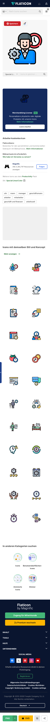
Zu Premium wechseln (25, 622)
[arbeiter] (36, 267)
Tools (6, 638)
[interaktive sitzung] (36, 381)
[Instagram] (31, 660)
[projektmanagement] (14, 313)
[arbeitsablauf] (36, 518)
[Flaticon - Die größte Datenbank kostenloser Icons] (21, 3)
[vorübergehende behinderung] (14, 404)
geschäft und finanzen (13, 202)
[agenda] (14, 381)
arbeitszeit (30, 202)
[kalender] (36, 472)
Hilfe (5, 643)
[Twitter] (18, 660)
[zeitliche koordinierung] (36, 495)
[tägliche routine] (36, 313)
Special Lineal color (14, 180)
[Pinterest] (25, 660)
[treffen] (36, 336)
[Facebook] (12, 660)
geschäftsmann (35, 193)
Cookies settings (39, 688)
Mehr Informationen (25, 122)
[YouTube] (38, 660)
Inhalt (6, 632)
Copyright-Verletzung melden (17, 688)
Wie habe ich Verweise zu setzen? (17, 157)
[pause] (36, 290)
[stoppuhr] (14, 518)
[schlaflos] (14, 427)
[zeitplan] (14, 336)
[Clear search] (34, 11)
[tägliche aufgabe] (14, 290)
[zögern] (14, 450)
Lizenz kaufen (25, 127)
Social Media (25, 654)
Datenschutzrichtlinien (16, 685)
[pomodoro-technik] (14, 358)
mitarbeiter (18, 197)
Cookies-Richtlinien (36, 685)
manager (22, 193)
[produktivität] (14, 267)
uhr (5, 193)
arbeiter (7, 197)
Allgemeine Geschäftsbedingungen (25, 682)
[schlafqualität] (36, 404)
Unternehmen (9, 649)
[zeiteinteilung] (14, 472)
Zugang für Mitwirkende (25, 615)
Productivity (27, 176)
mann (12, 193)
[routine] (36, 450)
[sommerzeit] (36, 358)
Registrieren (25, 676)
